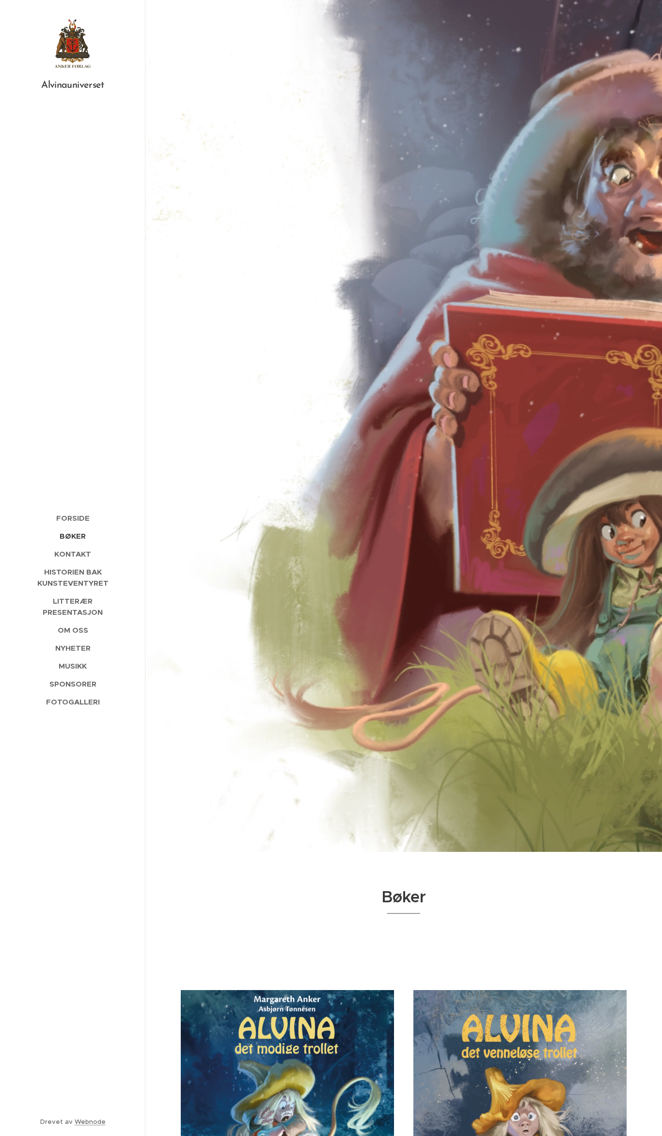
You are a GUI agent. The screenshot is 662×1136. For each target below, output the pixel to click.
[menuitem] (72, 518)
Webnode (90, 1122)
